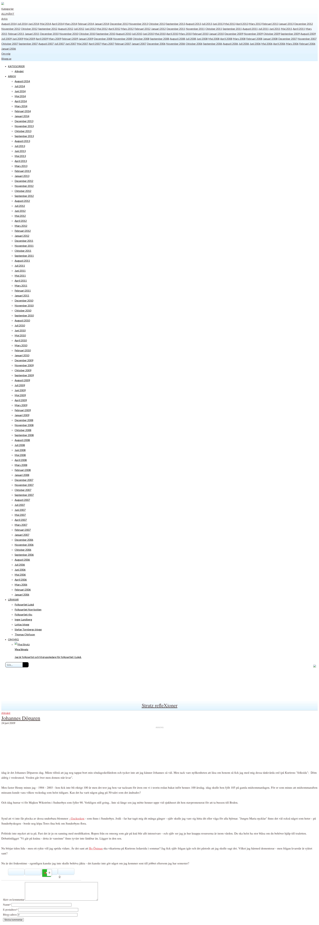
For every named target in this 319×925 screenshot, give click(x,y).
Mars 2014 (70, 23)
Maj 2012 (102, 28)
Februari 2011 (16, 33)
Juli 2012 (79, 28)
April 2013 (242, 23)
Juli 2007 (59, 43)
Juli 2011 (263, 28)
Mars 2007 (108, 43)
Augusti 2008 (177, 38)
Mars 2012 (127, 28)
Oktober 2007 (9, 43)
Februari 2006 (307, 43)
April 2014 (58, 23)
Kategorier (7, 8)
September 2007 (28, 43)
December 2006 (156, 43)
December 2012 (303, 23)
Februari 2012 (142, 28)
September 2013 (175, 23)
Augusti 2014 (9, 23)
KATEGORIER (16, 66)
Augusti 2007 (46, 43)
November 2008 (122, 38)
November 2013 (138, 23)
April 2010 (172, 33)
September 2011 (232, 28)
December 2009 (233, 33)
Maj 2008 (213, 38)
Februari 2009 (70, 38)
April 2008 (226, 38)
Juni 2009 (17, 38)
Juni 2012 (90, 28)
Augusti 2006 (230, 43)
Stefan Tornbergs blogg (28, 629)
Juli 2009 (6, 38)
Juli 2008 (191, 38)
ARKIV (12, 76)
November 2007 (307, 38)
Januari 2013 (286, 23)
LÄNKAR (13, 599)
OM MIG (13, 639)
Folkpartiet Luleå (24, 604)
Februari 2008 (254, 38)
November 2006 (175, 43)
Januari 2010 (216, 33)
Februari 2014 (86, 23)
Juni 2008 (202, 38)
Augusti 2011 (250, 28)
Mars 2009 (55, 38)
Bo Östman (96, 848)
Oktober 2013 (157, 23)
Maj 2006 (266, 43)
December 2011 (175, 28)
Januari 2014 (102, 23)
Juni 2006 (255, 43)
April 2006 (279, 43)
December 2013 (119, 23)
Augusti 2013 (193, 23)
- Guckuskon (76, 818)
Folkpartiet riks (23, 614)
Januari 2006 (8, 48)
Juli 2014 (22, 23)
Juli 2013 (207, 23)
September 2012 (47, 28)
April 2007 (95, 43)
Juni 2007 (70, 43)
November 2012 (10, 28)
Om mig (5, 53)
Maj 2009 (29, 38)
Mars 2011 (21, 285)
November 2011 (195, 28)
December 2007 (287, 38)
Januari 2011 (32, 33)
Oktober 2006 (194, 43)
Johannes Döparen (20, 717)
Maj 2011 (286, 28)
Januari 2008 (270, 38)
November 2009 (253, 33)
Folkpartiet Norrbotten (28, 609)
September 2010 (105, 33)
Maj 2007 (82, 43)
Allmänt (7, 13)
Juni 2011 (274, 28)
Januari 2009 (86, 38)
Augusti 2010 (123, 33)
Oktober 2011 (213, 28)
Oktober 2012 (29, 28)
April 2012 (114, 28)
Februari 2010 (200, 33)
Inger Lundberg (23, 619)
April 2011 (299, 28)
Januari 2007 (139, 43)
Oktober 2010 (87, 33)
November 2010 (68, 33)
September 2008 (159, 38)
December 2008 (103, 38)
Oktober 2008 (141, 38)
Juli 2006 (244, 43)
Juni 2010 (148, 33)
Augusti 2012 (65, 28)
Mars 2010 (185, 33)
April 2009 (42, 38)
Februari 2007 (123, 43)
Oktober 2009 (271, 33)
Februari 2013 (270, 23)
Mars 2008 (239, 38)
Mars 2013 (255, 23)
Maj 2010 (160, 33)
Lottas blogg (22, 624)
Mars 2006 (292, 43)
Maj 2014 (45, 23)
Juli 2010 (137, 33)
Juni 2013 (218, 23)
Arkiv (4, 18)
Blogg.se (6, 58)
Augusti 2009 (308, 33)
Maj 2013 (229, 23)
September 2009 (290, 33)
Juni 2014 (33, 23)
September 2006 (212, 43)
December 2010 (49, 33)
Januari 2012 (158, 28)
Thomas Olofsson (25, 634)
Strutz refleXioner (159, 705)
